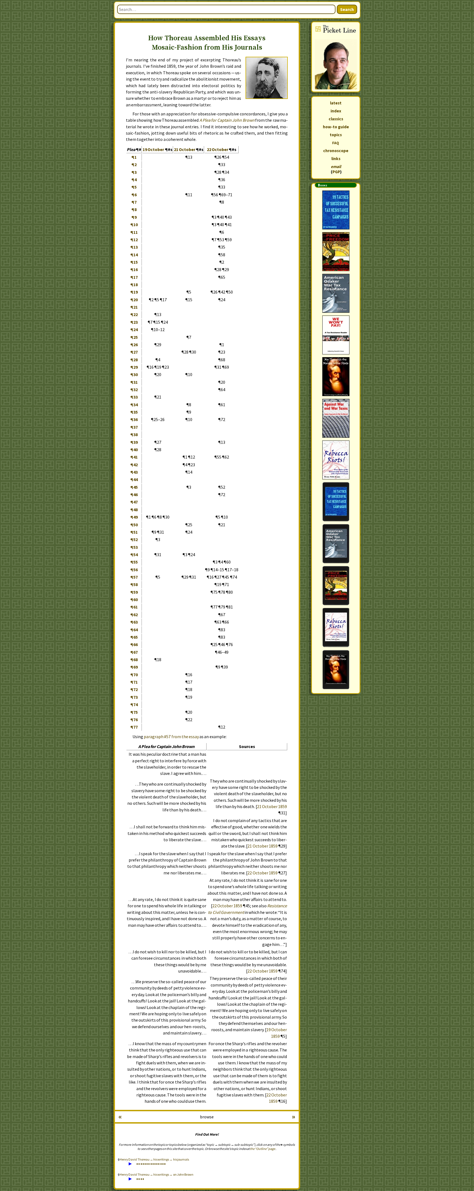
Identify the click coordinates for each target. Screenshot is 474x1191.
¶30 (134, 374)
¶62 (134, 614)
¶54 (134, 554)
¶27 (134, 352)
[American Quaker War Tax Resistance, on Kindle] (336, 543)
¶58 (134, 584)
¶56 (134, 569)
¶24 (134, 329)
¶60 (134, 599)
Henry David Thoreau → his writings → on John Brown (156, 1174)
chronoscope (335, 150)
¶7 (134, 202)
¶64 (134, 629)
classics (336, 118)
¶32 (134, 389)
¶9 (134, 217)
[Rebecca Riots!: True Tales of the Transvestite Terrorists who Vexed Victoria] (336, 459)
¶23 (134, 322)
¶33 (134, 397)
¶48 (134, 509)
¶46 (134, 494)
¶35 (134, 412)
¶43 (134, 472)
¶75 (134, 712)
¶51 (134, 532)
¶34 (134, 404)
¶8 (134, 209)
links (335, 158)
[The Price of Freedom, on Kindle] (336, 585)
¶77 (134, 727)
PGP (336, 171)
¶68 (134, 659)
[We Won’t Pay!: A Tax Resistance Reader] (336, 334)
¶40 (134, 449)
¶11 (134, 232)
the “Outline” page (262, 1149)
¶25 (134, 337)
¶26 (134, 344)
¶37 (134, 427)
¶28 (134, 359)
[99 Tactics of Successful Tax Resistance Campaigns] (336, 210)
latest (336, 103)
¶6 (134, 194)
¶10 (134, 224)
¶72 (134, 689)
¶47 (134, 502)
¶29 (134, 367)
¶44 (134, 479)
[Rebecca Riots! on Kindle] (336, 627)
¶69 (134, 667)
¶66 (134, 644)
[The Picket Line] (336, 57)
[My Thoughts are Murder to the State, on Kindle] (336, 669)
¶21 (134, 307)
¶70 (134, 674)
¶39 (134, 442)
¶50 (134, 524)
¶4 (134, 179)
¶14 (134, 254)
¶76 (134, 719)
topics (336, 134)
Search (347, 9)
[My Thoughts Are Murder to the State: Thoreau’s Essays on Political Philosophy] (336, 376)
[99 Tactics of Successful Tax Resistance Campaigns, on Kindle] (336, 501)
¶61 (134, 607)
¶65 (134, 637)
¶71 (134, 682)
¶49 (134, 517)
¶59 (134, 592)
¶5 (134, 187)
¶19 (134, 292)
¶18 (134, 284)
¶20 (134, 299)
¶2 (134, 164)
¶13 (134, 247)
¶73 (134, 697)
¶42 (134, 464)
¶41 (134, 457)
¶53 (134, 547)
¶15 (134, 262)
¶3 (134, 172)
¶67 (134, 652)
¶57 (134, 577)
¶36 (134, 419)
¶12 (134, 239)
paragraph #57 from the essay (171, 736)
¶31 (134, 382)
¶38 (134, 434)
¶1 (134, 157)
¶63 (134, 622)
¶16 (134, 269)
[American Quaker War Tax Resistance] (336, 293)
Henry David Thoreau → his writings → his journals (154, 1159)
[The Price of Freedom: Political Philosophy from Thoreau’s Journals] (336, 251)
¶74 (134, 704)
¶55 (134, 562)
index (336, 110)
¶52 (134, 539)
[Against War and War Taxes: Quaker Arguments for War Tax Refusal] (336, 418)
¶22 (134, 314)
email (336, 166)
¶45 (134, 487)
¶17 (134, 277)
